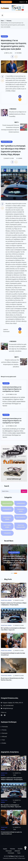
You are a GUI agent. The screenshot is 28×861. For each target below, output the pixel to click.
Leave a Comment (8, 331)
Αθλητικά (7, 503)
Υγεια (7, 533)
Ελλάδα (7, 509)
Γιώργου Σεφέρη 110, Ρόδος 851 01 (12, 703)
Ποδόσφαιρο (7, 518)
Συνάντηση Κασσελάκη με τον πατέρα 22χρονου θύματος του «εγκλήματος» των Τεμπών (11, 389)
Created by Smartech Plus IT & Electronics (14, 858)
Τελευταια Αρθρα (21, 526)
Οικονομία (20, 510)
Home (2, 20)
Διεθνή (21, 503)
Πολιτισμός (7, 526)
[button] (11, 573)
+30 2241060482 (8, 705)
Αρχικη (5, 849)
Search (24, 491)
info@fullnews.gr (7, 708)
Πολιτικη (8, 20)
